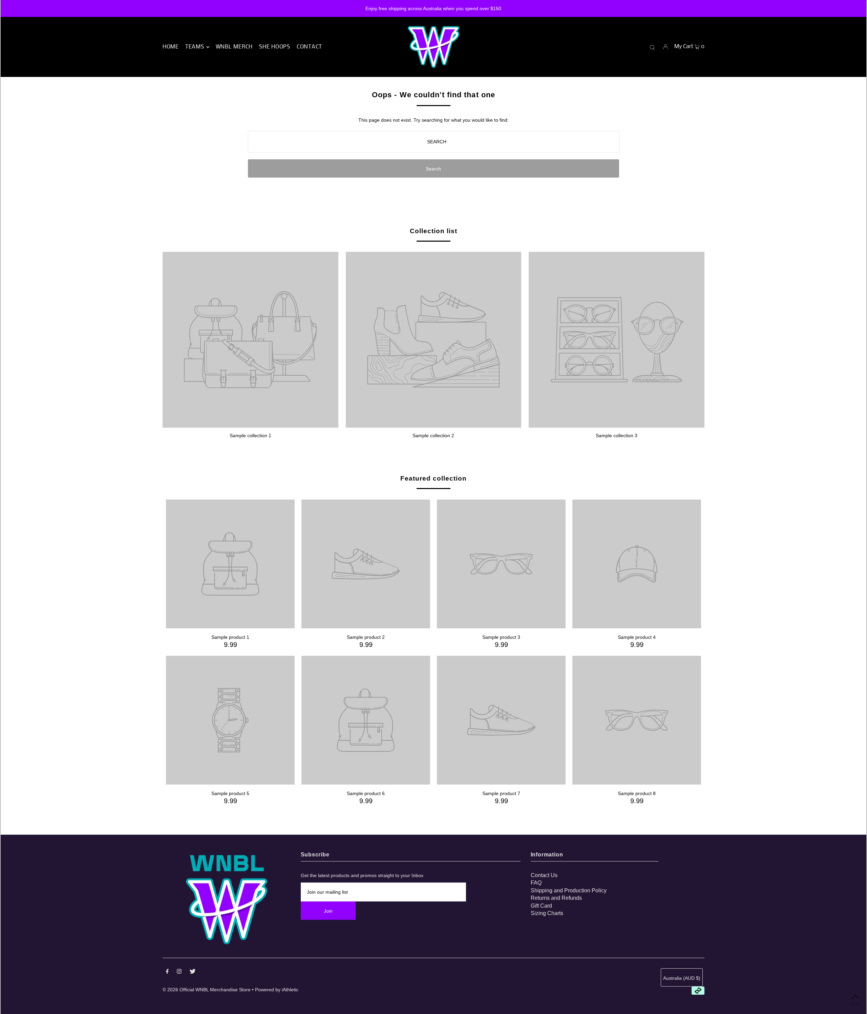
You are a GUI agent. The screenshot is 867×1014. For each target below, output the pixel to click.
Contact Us (544, 875)
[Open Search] (652, 47)
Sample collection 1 (250, 435)
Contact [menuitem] (309, 47)
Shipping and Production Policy (569, 890)
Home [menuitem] (171, 47)
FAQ (536, 883)
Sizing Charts (547, 913)
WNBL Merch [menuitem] (234, 47)
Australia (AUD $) (681, 978)
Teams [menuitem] (194, 47)
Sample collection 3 (616, 435)
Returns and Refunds (556, 898)
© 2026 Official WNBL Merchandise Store (207, 989)
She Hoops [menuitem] (274, 47)
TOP (855, 1004)
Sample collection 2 (433, 435)
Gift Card (541, 906)
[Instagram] (179, 972)
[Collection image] (250, 425)
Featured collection (433, 478)
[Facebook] (167, 972)
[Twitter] (192, 972)
